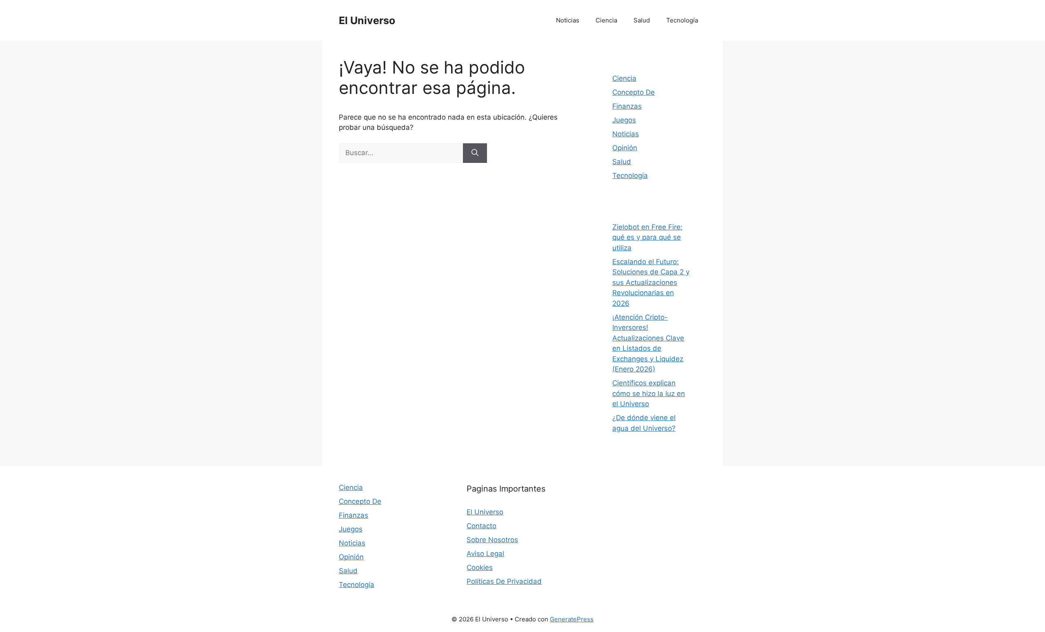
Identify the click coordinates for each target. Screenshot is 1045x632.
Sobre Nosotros (492, 540)
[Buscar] (475, 153)
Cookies (480, 567)
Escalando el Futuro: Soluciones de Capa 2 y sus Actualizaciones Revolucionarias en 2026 (650, 282)
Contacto (481, 526)
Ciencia (606, 20)
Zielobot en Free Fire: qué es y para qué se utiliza (647, 237)
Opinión (624, 148)
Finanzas (627, 106)
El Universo (367, 20)
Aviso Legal (485, 554)
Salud (642, 20)
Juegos (624, 120)
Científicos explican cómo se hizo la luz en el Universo (648, 393)
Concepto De (633, 92)
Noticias (567, 20)
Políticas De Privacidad (504, 581)
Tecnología (682, 20)
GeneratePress (572, 619)
